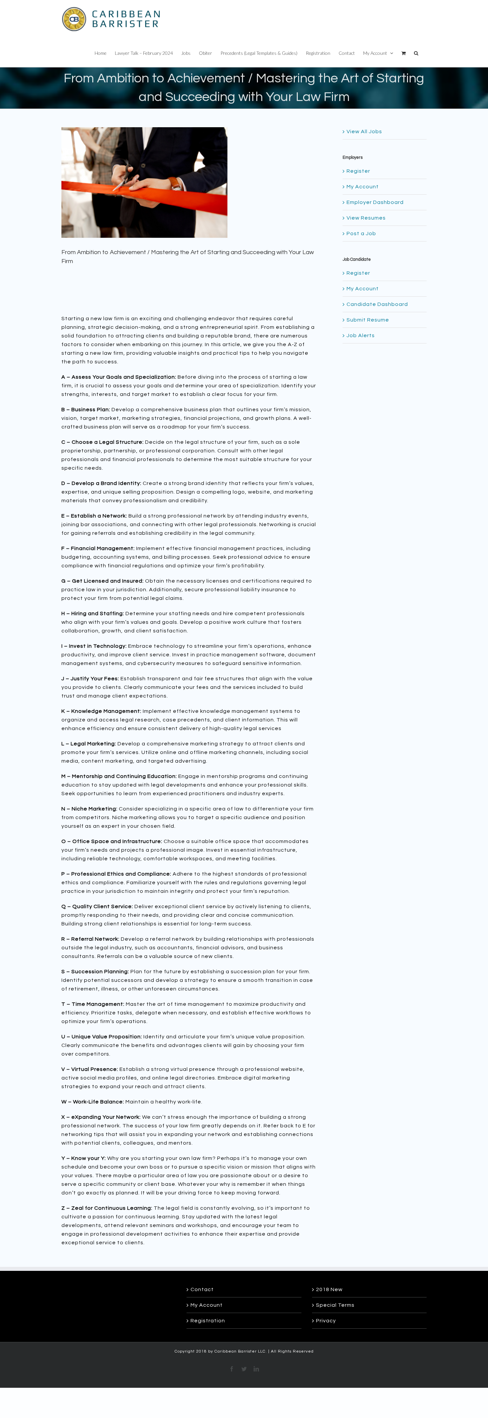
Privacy (326, 1320)
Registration (208, 1320)
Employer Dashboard (375, 202)
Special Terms (335, 1305)
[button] (416, 52)
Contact (202, 1289)
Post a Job (361, 233)
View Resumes (366, 218)
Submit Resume (368, 320)
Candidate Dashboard (377, 304)
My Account (363, 186)
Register (358, 171)
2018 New (329, 1289)
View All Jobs (364, 131)
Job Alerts (361, 335)
